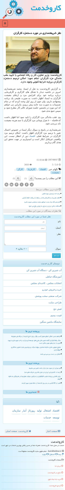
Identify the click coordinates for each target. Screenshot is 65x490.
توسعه (56, 417)
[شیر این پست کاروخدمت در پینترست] (16, 184)
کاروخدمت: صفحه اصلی (17, 431)
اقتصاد (32, 136)
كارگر (20, 169)
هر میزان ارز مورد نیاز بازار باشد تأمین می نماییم (45, 368)
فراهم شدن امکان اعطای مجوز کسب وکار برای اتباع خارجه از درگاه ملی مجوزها (36, 336)
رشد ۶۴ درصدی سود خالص (51, 193)
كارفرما (31, 169)
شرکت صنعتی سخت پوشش (48, 296)
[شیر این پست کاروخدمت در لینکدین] (11, 184)
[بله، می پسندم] (31, 178)
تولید (39, 410)
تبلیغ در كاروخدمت (54, 472)
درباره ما (58, 466)
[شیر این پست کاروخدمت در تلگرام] (32, 184)
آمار (24, 410)
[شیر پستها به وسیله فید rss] (6, 184)
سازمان (16, 410)
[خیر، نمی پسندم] (18, 178)
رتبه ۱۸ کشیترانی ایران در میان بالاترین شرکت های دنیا (42, 372)
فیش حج (57, 309)
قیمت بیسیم (56, 315)
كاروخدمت (46, 8)
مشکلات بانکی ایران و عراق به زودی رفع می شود (44, 206)
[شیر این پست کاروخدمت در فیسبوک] (26, 184)
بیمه (60, 454)
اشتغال (47, 410)
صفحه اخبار (52, 431)
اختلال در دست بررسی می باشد (50, 354)
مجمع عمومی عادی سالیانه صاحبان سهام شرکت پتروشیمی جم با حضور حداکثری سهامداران (36, 348)
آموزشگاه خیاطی (54, 277)
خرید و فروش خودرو (52, 289)
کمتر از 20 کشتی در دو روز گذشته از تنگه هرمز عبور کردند (41, 383)
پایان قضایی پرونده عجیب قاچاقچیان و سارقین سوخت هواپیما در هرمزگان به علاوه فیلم (35, 378)
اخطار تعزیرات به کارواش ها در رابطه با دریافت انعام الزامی (41, 197)
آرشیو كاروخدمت (55, 485)
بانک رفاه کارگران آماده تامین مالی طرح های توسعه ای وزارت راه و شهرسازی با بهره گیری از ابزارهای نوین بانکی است (34, 342)
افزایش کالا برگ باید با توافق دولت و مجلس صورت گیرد (42, 202)
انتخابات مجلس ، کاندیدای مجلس (46, 283)
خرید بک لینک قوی (54, 479)
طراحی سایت (55, 302)
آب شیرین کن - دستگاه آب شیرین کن (44, 270)
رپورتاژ (31, 410)
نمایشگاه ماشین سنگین (51, 322)
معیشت (55, 172)
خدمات (47, 417)
